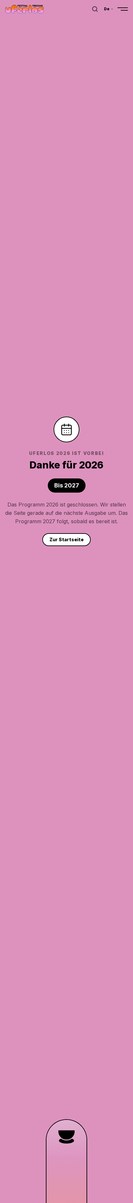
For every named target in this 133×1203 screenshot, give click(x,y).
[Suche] (95, 9)
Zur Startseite (66, 539)
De (107, 8)
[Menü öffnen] (123, 9)
